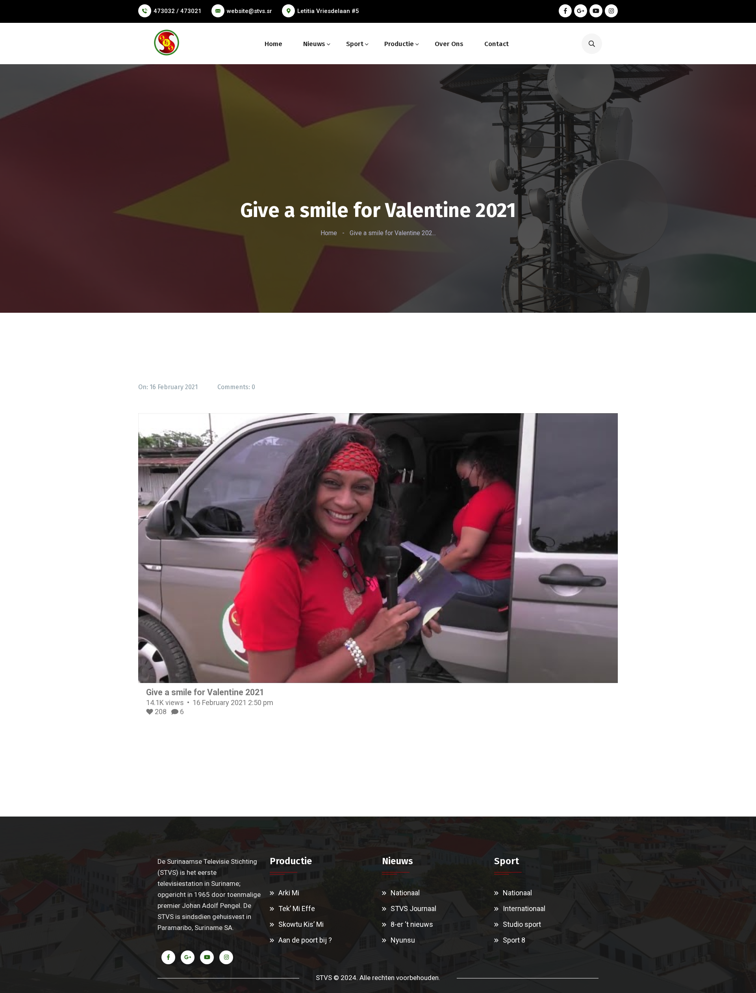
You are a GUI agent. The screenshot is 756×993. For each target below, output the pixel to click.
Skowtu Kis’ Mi (301, 924)
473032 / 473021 (178, 11)
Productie (399, 44)
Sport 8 (514, 940)
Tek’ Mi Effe (296, 908)
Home (273, 44)
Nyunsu (403, 940)
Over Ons (449, 44)
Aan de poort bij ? (305, 940)
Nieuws (314, 44)
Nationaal (405, 893)
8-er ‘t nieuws (412, 924)
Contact (496, 44)
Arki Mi (288, 893)
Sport (354, 44)
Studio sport (522, 924)
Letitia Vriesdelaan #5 (328, 11)
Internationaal (524, 908)
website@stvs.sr (249, 11)
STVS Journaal (413, 908)
